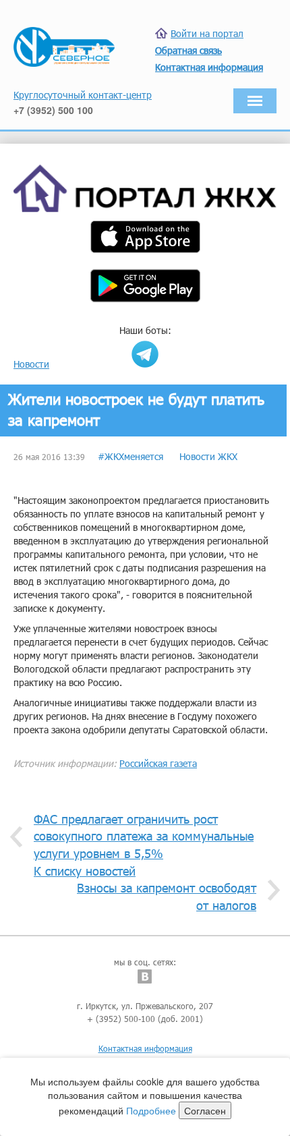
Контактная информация (145, 1048)
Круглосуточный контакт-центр (82, 95)
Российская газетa (158, 763)
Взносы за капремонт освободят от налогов (166, 896)
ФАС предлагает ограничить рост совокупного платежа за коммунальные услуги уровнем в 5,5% (144, 836)
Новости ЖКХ (208, 456)
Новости (31, 364)
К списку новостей (85, 870)
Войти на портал (207, 33)
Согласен (205, 1110)
